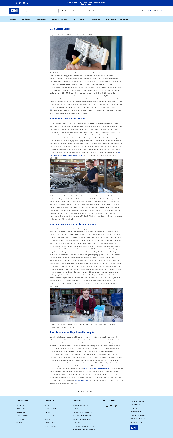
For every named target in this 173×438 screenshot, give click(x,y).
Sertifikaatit (76, 422)
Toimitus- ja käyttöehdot (137, 401)
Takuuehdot (133, 408)
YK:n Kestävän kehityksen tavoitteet (84, 429)
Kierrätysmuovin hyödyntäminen (82, 412)
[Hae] (26, 11)
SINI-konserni (49, 412)
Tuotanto (75, 408)
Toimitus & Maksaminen (23, 415)
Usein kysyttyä (20, 408)
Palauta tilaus (20, 419)
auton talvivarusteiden (81, 380)
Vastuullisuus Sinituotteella (81, 405)
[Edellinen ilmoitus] (59, 3)
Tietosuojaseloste (135, 404)
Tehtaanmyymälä (50, 422)
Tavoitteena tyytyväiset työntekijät (83, 426)
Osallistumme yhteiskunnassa (82, 419)
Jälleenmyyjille (49, 415)
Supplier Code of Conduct (137, 418)
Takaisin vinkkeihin (87, 391)
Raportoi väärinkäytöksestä (138, 415)
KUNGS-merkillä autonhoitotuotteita (96, 369)
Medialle (47, 419)
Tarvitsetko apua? (68, 11)
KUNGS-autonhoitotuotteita (72, 155)
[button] (26, 19)
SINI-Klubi (19, 422)
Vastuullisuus (93, 11)
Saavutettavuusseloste (136, 411)
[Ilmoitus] (114, 3)
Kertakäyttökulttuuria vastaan (82, 415)
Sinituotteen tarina (50, 408)
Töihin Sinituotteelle (51, 426)
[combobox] (43, 11)
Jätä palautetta (20, 412)
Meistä (47, 405)
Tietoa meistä (81, 11)
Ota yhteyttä (20, 405)
